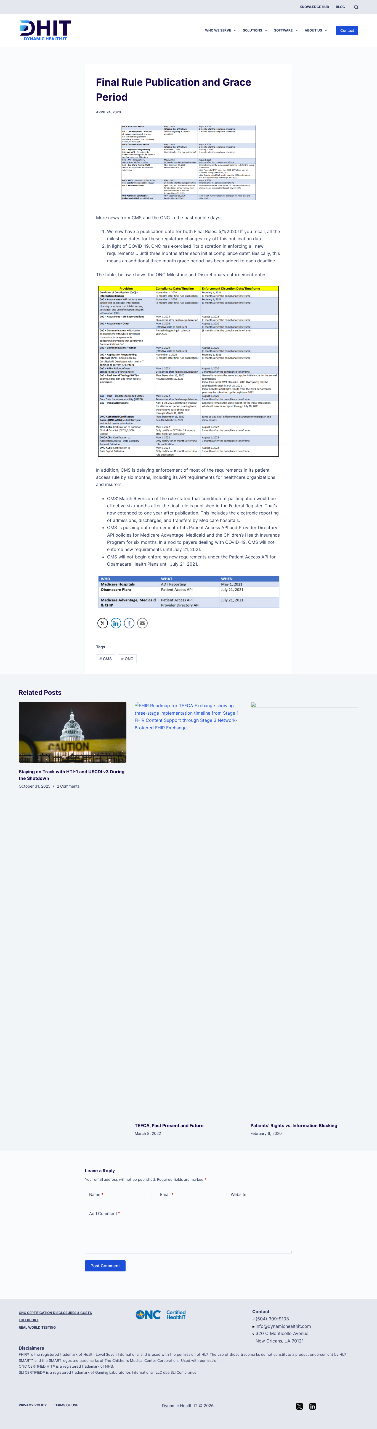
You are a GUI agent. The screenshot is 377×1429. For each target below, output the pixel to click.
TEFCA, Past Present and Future (169, 1125)
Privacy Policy (33, 1405)
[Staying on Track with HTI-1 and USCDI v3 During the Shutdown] (72, 732)
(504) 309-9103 (272, 1318)
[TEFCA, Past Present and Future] (188, 909)
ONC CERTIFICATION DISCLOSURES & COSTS (55, 1313)
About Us (313, 30)
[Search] (356, 7)
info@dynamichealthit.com (283, 1326)
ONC (127, 658)
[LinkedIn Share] (116, 623)
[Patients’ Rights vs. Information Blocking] (304, 909)
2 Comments (68, 786)
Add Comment (104, 1213)
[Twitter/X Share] (102, 623)
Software (283, 30)
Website (238, 1194)
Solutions (252, 30)
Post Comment (105, 1265)
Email (167, 1194)
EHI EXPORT (28, 1320)
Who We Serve (218, 30)
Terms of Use (66, 1405)
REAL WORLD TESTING (37, 1327)
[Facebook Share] (129, 623)
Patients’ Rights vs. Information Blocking (294, 1125)
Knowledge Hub (314, 7)
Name (96, 1194)
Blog (340, 7)
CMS (105, 658)
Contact (347, 30)
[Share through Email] (142, 623)
